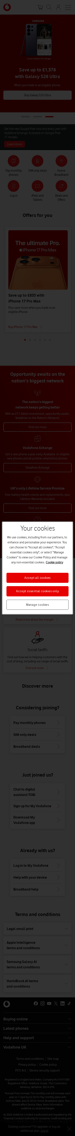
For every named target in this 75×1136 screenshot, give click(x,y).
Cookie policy (54, 562)
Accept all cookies (37, 578)
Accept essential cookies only (37, 591)
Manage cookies (37, 605)
